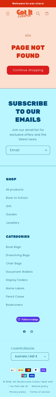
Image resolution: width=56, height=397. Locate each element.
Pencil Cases (15, 296)
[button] (7, 13)
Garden (11, 214)
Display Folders (17, 280)
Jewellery (12, 223)
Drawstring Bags (18, 255)
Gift (8, 206)
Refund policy (40, 386)
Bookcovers (14, 305)
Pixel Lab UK (21, 386)
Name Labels (15, 288)
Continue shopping (28, 70)
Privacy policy (18, 391)
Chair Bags (14, 263)
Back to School (17, 198)
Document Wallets (19, 272)
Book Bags (13, 247)
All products (14, 189)
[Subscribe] (45, 150)
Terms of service (40, 391)
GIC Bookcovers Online (26, 381)
